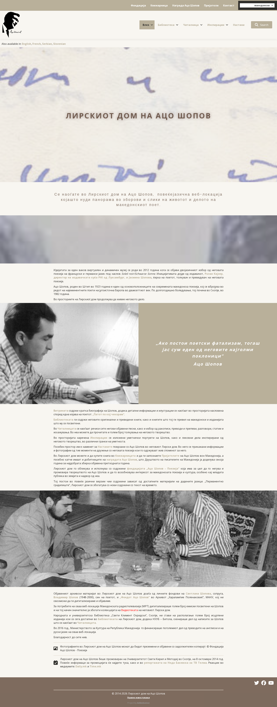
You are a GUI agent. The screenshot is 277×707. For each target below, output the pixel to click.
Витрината (61, 410)
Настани (238, 25)
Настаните (105, 446)
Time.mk (95, 666)
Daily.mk (81, 666)
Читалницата (67, 428)
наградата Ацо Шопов (122, 459)
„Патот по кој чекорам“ (108, 414)
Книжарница (159, 5)
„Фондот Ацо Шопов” (135, 597)
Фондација (138, 5)
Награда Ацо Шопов (185, 5)
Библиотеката (63, 419)
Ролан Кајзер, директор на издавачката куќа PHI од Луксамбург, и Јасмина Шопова (138, 275)
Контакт (228, 5)
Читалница (191, 25)
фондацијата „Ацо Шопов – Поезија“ (153, 468)
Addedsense (143, 703)
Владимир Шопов (66, 597)
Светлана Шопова (198, 593)
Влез (146, 25)
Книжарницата (125, 455)
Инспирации (215, 25)
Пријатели (211, 5)
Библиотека (166, 25)
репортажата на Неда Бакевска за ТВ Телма (175, 662)
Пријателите (170, 455)
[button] (152, 24)
